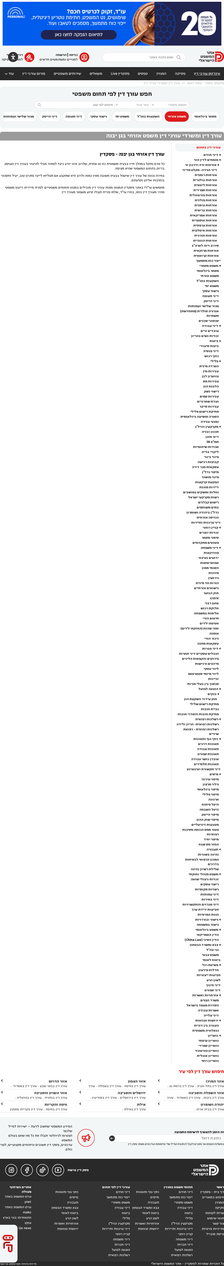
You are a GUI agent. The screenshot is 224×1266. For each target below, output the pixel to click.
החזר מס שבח (209, 844)
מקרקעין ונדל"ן (206, 426)
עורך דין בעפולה (109, 1086)
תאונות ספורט (208, 754)
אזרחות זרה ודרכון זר (201, 165)
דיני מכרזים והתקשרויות (200, 904)
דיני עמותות (209, 894)
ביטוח (214, 341)
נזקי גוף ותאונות (205, 739)
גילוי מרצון (211, 784)
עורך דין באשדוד (188, 1097)
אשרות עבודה (208, 1010)
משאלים (96, 73)
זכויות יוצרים (209, 532)
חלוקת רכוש (210, 608)
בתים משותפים (208, 507)
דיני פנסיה (211, 351)
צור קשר (218, 1223)
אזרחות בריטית (205, 210)
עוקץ (28, 1223)
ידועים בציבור (208, 558)
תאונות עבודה (208, 749)
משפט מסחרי (208, 266)
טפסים (143, 73)
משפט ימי (122, 116)
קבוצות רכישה (208, 462)
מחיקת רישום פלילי (204, 411)
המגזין (161, 73)
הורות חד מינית (207, 583)
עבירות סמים (209, 396)
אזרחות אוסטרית (204, 220)
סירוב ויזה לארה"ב (205, 245)
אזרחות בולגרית (205, 180)
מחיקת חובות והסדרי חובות (198, 714)
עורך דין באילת (135, 1109)
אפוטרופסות (209, 563)
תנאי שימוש (215, 1218)
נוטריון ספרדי (208, 1045)
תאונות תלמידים (206, 764)
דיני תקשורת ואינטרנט (203, 769)
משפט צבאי (210, 955)
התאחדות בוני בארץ (17, 1217)
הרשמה (61, 55)
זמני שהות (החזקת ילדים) (199, 628)
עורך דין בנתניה (56, 1097)
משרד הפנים (209, 1000)
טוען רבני (212, 603)
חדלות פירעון (208, 970)
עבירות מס (211, 381)
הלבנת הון (211, 386)
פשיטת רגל (210, 965)
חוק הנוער (211, 593)
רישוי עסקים (209, 884)
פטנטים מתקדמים (205, 542)
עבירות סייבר (209, 406)
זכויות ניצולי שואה (205, 879)
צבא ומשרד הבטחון (204, 945)
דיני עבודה (210, 326)
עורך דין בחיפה (135, 1086)
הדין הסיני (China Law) (202, 940)
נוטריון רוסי (210, 1061)
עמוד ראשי (194, 83)
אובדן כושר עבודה (205, 759)
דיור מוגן (212, 437)
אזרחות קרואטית (206, 255)
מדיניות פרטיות (213, 1229)
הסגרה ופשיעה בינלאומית (199, 416)
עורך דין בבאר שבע (53, 1086)
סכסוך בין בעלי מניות (203, 684)
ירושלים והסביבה (132, 1092)
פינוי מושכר (210, 477)
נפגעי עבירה (210, 421)
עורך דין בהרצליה (29, 1097)
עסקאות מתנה (208, 643)
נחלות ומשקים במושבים (201, 492)
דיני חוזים (210, 155)
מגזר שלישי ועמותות (18, 116)
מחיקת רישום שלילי (204, 704)
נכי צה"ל (212, 950)
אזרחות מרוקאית (206, 250)
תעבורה (212, 849)
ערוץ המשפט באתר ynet (18, 1199)
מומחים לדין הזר (206, 160)
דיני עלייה (211, 1015)
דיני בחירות (210, 899)
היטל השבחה (209, 809)
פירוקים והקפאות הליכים (200, 658)
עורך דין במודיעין (104, 1097)
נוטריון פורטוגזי (207, 1050)
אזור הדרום (58, 1081)
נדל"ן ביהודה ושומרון (202, 512)
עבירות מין (211, 371)
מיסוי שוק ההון (207, 819)
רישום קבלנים (208, 502)
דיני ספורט (212, 990)
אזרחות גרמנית (205, 205)
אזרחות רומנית (206, 175)
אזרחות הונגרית (205, 240)
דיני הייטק (49, 116)
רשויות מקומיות (207, 889)
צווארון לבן (210, 376)
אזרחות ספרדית (205, 190)
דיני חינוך (213, 985)
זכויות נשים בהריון (205, 336)
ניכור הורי (211, 638)
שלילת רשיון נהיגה (205, 869)
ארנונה (213, 799)
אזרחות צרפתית (205, 225)
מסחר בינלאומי (205, 116)
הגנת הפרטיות (208, 914)
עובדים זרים (210, 331)
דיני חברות (210, 648)
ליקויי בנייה (210, 452)
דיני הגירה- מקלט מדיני (199, 170)
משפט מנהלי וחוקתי (203, 874)
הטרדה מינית (209, 366)
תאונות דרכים (208, 744)
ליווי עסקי (211, 669)
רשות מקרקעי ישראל (203, 497)
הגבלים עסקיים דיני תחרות (199, 653)
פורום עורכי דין (33, 73)
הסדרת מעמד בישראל (202, 1005)
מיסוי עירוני (210, 779)
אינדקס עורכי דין (207, 73)
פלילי (214, 361)
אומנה (214, 633)
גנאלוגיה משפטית (205, 1030)
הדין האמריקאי (207, 935)
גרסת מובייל (215, 1234)
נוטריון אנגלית (208, 1056)
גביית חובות (210, 709)
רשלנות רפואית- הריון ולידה (198, 724)
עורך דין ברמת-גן (181, 1086)
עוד (9, 73)
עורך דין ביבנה (213, 1097)
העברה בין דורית (206, 1025)
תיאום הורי (211, 618)
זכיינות (213, 679)
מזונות (213, 573)
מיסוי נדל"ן (210, 472)
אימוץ (214, 598)
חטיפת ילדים (209, 623)
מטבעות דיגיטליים (205, 824)
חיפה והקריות (55, 1104)
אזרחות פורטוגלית (203, 195)
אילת (141, 1104)
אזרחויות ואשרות (205, 995)
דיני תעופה (73, 116)
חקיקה (219, 1207)
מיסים (214, 774)
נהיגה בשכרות (208, 854)
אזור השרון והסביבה (50, 1092)
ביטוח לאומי (211, 960)
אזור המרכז (215, 1081)
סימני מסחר (210, 537)
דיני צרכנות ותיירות (205, 522)
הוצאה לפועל (208, 689)
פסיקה (180, 73)
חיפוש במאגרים (213, 1197)
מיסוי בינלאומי (208, 789)
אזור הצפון (137, 1081)
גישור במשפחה (208, 924)
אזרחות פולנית (206, 200)
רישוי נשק (211, 391)
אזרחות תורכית (205, 235)
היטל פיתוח (210, 804)
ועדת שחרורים (208, 401)
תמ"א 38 (212, 442)
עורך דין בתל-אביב (210, 1086)
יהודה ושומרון (212, 1104)
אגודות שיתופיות (206, 447)
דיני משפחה (209, 548)
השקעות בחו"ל (148, 116)
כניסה (73, 55)
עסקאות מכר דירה (205, 467)
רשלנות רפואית (206, 719)
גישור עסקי (98, 116)
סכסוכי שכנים (209, 321)
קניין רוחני (210, 527)
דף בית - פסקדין (212, 1192)
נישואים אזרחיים (206, 588)
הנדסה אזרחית (208, 517)
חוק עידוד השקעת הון (200, 699)
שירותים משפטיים (67, 73)
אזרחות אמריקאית (203, 215)
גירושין (213, 578)
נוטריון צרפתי (208, 1040)
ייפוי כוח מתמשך (208, 261)
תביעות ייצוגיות (208, 975)
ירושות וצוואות (206, 1020)
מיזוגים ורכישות (207, 664)
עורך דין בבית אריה (210, 1109)
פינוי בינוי (211, 457)
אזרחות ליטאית (205, 185)
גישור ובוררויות (206, 919)
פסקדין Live (120, 73)
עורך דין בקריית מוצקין (26, 1109)
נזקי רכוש (211, 356)
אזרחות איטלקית (204, 230)
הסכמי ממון (210, 568)
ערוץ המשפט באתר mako (18, 1210)
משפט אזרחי (177, 116)
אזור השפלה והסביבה (206, 1092)
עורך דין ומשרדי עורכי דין (162, 83)
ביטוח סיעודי (209, 346)
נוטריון (213, 1035)
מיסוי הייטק (210, 814)
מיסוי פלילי (210, 794)
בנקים (212, 694)
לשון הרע (213, 980)
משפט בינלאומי (206, 929)
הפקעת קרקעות (207, 482)
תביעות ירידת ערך (205, 909)
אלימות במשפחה (206, 613)
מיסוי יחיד (211, 839)
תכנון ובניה (210, 432)
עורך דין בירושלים (133, 1097)
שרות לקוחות (214, 1213)
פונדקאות (211, 553)
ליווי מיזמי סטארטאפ (203, 674)
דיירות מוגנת (209, 487)
